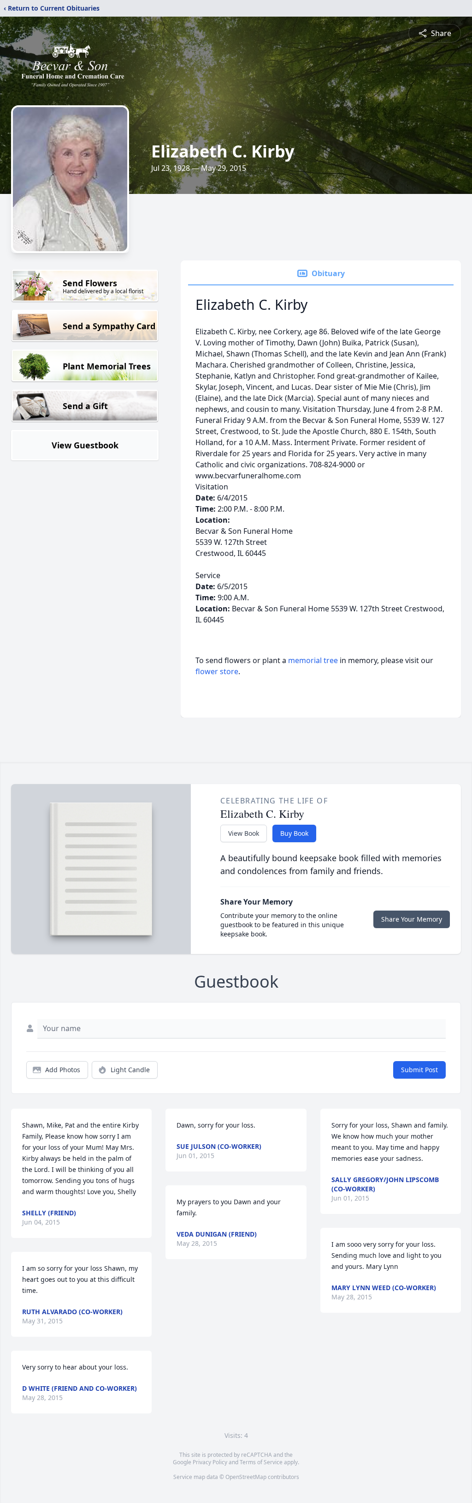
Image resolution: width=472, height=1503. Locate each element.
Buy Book (294, 833)
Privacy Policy (210, 1462)
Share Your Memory (411, 919)
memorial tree (313, 660)
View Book (243, 833)
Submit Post (419, 1069)
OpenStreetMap (245, 1477)
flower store (216, 671)
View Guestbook (85, 445)
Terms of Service (261, 1462)
